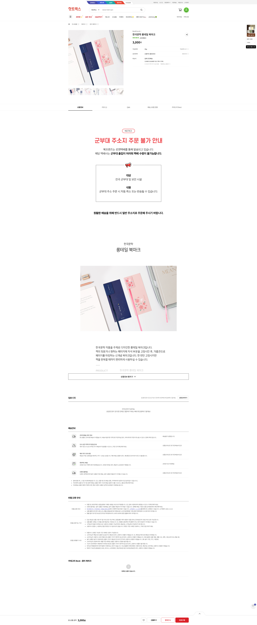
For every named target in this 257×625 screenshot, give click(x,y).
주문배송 (174, 2)
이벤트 (121, 17)
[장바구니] (180, 10)
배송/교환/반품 (153, 107)
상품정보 (80, 107)
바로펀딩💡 (130, 17)
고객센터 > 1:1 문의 (135, 509)
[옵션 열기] (199, 613)
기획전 (248, 42)
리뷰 (104, 107)
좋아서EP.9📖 (141, 17)
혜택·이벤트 (250, 39)
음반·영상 (88, 17)
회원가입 (155, 2)
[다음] (124, 58)
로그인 (161, 2)
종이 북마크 (93, 24)
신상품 (114, 17)
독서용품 (74, 24)
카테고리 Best (177, 107)
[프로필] (186, 9)
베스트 (107, 17)
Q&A (128, 107)
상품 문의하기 (183, 398)
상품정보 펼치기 (127, 376)
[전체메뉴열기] (70, 16)
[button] (187, 34)
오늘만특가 (98, 17)
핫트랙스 (94, 10)
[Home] (69, 24)
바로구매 (182, 620)
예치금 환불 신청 (251, 47)
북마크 (83, 24)
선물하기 (154, 620)
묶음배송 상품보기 (165, 64)
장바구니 (168, 620)
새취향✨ (79, 17)
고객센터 (186, 2)
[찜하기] (143, 620)
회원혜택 (167, 2)
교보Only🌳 (152, 17)
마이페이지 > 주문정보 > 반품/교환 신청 (98, 509)
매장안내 (180, 2)
